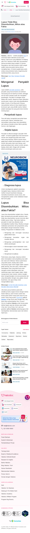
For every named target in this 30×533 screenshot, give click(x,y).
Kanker (3, 339)
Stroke (24, 333)
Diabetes (12, 333)
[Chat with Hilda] (27, 397)
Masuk (26, 2)
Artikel (11, 10)
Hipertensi (18, 336)
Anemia (25, 336)
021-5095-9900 (7, 428)
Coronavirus (5, 333)
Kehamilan (4, 336)
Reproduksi (10, 339)
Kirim (24, 322)
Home (5, 10)
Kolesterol (11, 336)
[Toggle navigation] (2, 2)
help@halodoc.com (8, 425)
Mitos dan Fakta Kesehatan (8, 29)
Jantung (18, 333)
